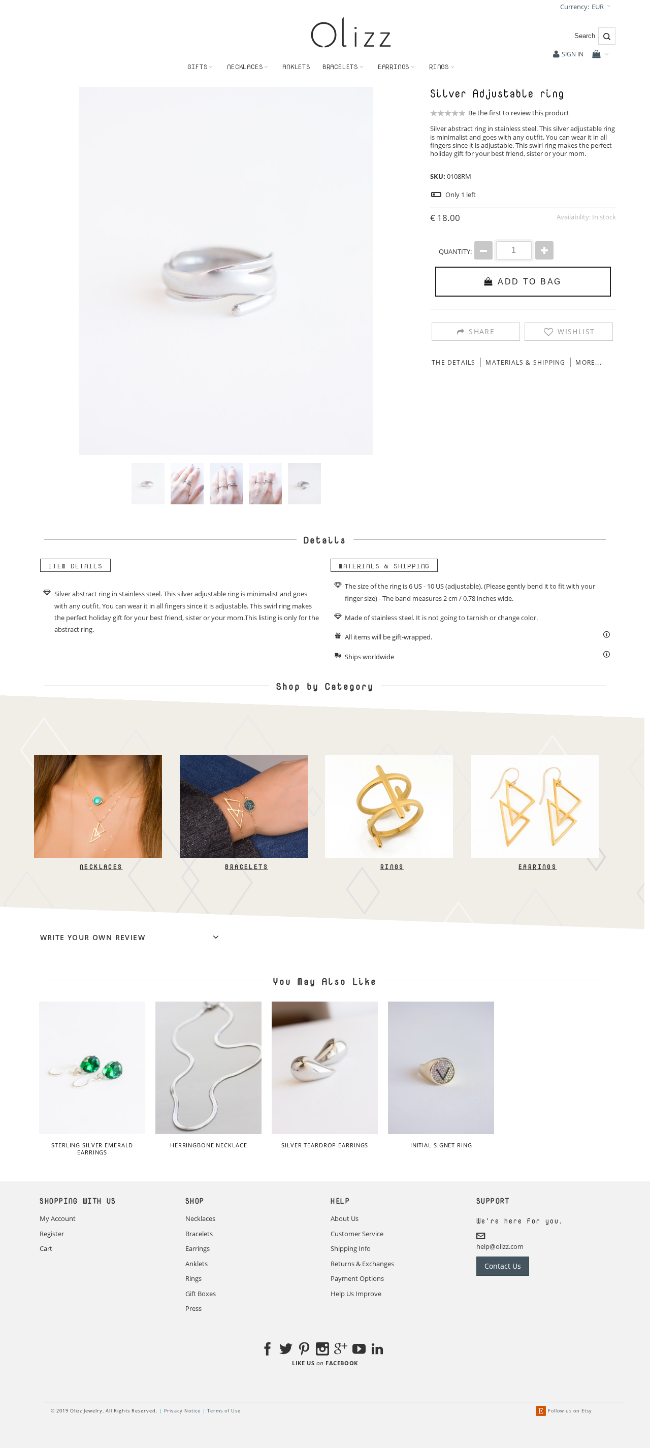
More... (588, 362)
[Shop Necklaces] (98, 759)
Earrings (537, 866)
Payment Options (357, 1278)
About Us (345, 1218)
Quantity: (455, 251)
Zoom (226, 271)
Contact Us (502, 1266)
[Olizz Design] (351, 32)
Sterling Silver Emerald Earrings (92, 1148)
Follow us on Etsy (570, 1410)
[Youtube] (359, 1350)
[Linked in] (377, 1350)
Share (482, 331)
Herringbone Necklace (208, 1145)
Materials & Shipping (525, 362)
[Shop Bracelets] (243, 759)
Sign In (572, 54)
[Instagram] (322, 1350)
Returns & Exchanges (362, 1263)
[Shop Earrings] (534, 759)
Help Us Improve (356, 1293)
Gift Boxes (200, 1293)
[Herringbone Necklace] (208, 1068)
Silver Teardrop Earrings (324, 1145)
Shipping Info (351, 1248)
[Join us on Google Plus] (340, 1350)
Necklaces (100, 866)
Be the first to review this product (518, 112)
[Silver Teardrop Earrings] (325, 1068)
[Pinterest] (304, 1350)
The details (453, 362)
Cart (46, 1248)
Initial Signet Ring (441, 1145)
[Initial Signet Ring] (441, 1068)
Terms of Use (224, 1410)
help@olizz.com (500, 1245)
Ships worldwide (369, 656)
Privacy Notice (182, 1410)
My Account (58, 1218)
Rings (392, 866)
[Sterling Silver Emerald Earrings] (92, 1068)
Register (52, 1233)
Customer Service (357, 1233)
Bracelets (246, 866)
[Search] (606, 36)
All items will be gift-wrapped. (388, 636)
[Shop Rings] (389, 759)
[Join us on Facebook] (267, 1350)
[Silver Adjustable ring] (148, 483)
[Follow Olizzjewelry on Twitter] (285, 1350)
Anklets (196, 1263)
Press (193, 1308)
